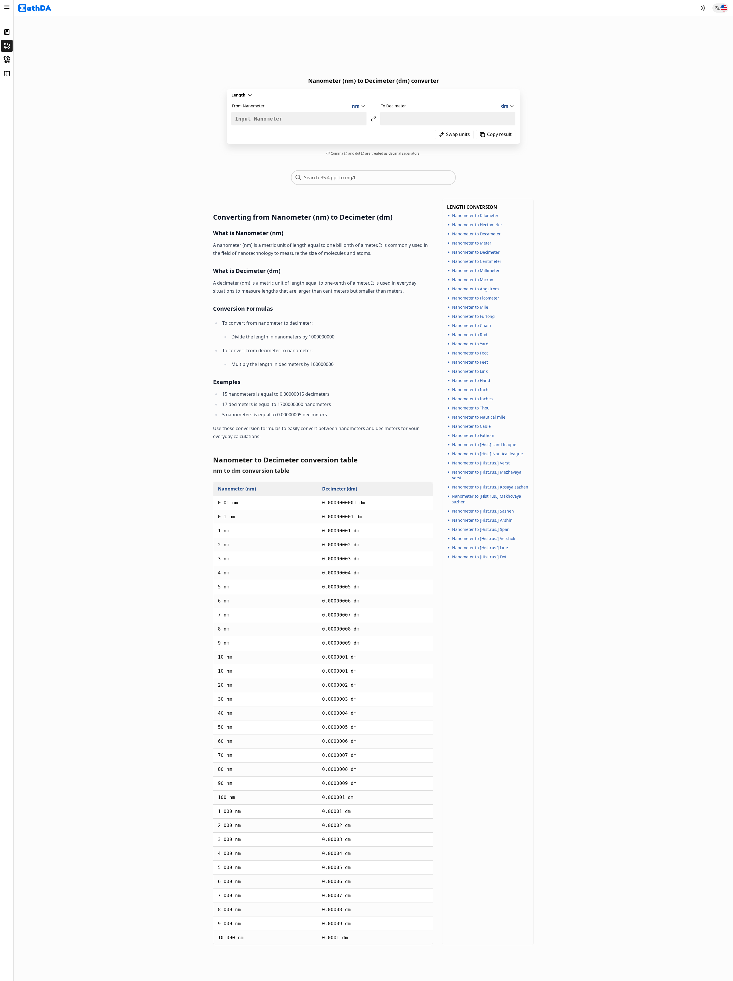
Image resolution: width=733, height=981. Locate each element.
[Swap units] (373, 118)
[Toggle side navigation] (7, 6)
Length (238, 95)
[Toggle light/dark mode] (703, 8)
